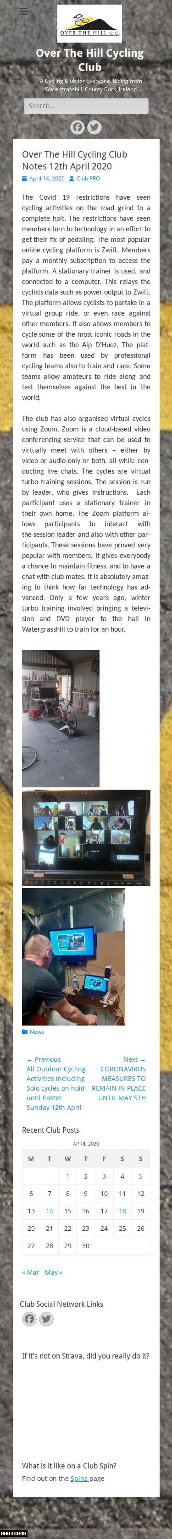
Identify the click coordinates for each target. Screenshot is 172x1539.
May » (54, 1272)
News (37, 1032)
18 (122, 1210)
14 (49, 1210)
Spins (80, 1478)
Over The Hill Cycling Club (103, 1505)
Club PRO (88, 178)
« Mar (30, 1272)
